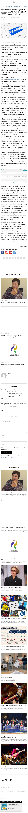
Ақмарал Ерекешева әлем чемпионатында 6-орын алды (14, 767)
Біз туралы (3, 798)
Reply (2, 398)
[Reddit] (21, 258)
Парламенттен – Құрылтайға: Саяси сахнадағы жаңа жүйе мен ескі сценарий (13, 676)
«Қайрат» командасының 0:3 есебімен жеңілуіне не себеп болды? (11, 336)
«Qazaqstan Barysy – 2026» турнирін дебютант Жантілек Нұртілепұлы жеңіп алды (12, 736)
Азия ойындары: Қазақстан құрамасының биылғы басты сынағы (12, 365)
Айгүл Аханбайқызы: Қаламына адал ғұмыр (13, 302)
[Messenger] (7, 258)
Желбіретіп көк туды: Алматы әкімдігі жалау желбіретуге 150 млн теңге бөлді (13, 806)
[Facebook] (4, 258)
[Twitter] (10, 258)
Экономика (24, 6)
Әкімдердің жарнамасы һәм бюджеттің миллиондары (13, 390)
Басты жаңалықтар (6, 6)
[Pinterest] (13, 258)
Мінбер (9, 373)
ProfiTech (3, 793)
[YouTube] (8, 788)
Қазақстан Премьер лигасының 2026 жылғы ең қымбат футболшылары (13, 618)
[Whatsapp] (18, 258)
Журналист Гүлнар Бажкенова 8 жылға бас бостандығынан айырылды (11, 588)
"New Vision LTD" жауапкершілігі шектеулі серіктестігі (14, 263)
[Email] (24, 258)
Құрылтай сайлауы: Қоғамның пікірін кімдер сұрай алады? (12, 647)
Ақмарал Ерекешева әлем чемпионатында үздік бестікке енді (14, 706)
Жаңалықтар (16, 6)
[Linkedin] (15, 258)
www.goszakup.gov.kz (14, 79)
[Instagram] (6, 788)
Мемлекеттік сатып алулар (19, 266)
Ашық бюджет (6, 266)
